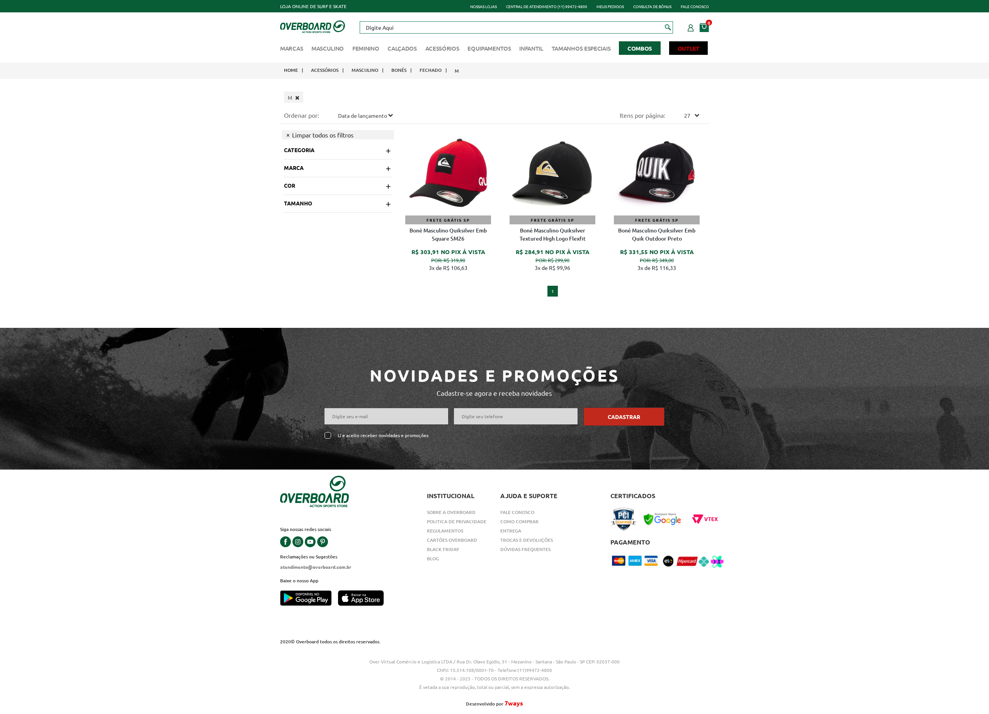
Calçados (402, 48)
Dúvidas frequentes (525, 549)
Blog (433, 558)
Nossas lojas (483, 6)
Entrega (510, 530)
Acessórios (442, 48)
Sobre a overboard (451, 512)
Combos (639, 48)
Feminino (365, 48)
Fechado (431, 70)
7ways (514, 703)
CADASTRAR (624, 416)
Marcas (291, 48)
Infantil (531, 48)
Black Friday (443, 549)
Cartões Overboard (452, 540)
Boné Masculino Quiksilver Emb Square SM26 (448, 234)
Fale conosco (695, 6)
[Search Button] (668, 27)
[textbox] (516, 27)
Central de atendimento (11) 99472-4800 (546, 6)
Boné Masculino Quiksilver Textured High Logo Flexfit (553, 234)
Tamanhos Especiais (581, 48)
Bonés (398, 70)
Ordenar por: (301, 115)
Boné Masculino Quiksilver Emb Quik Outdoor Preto (656, 234)
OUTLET (688, 48)
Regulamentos (445, 530)
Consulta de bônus (652, 6)
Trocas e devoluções (526, 540)
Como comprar (519, 521)
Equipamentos (489, 48)
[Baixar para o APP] (309, 598)
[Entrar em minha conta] (691, 27)
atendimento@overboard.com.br (315, 567)
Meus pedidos (610, 6)
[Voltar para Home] (312, 26)
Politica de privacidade (456, 521)
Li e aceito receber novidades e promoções (383, 435)
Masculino (327, 48)
